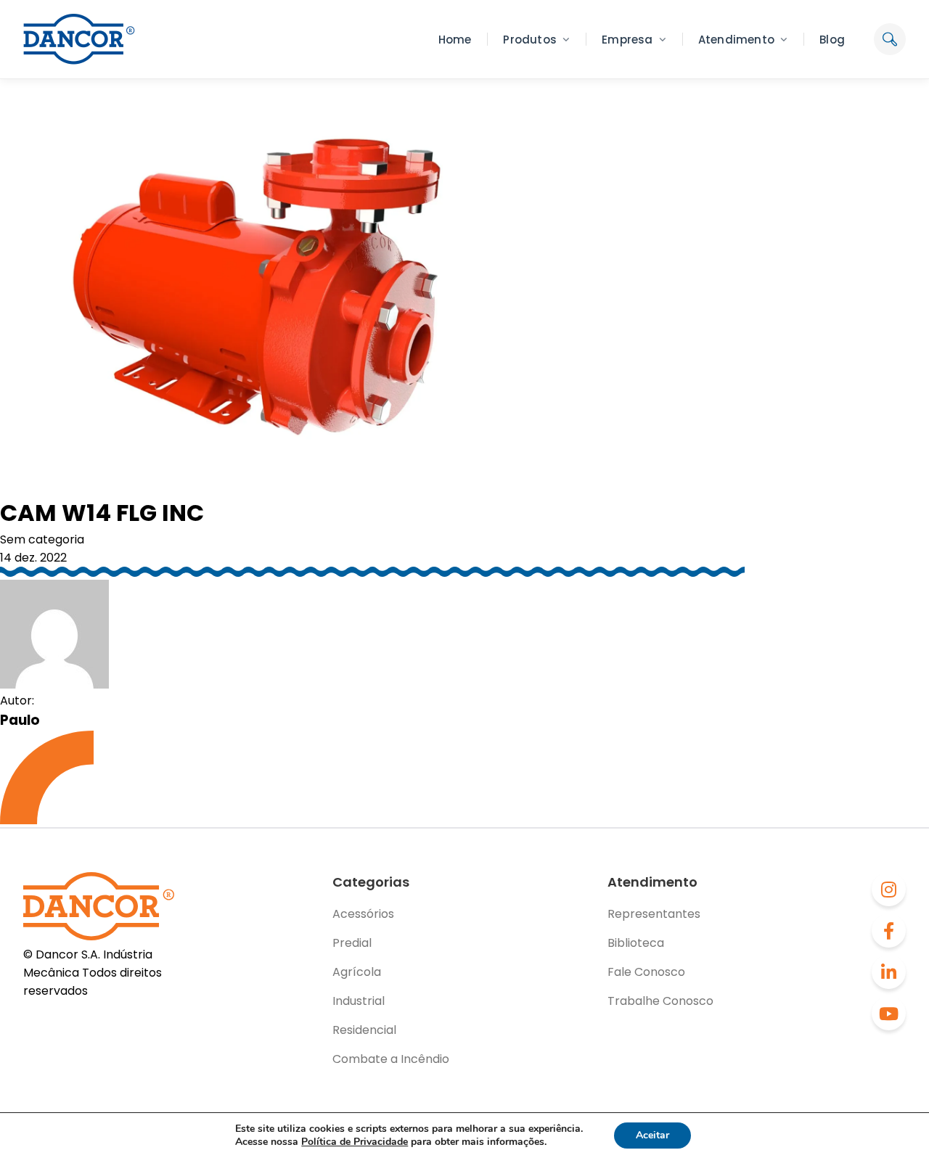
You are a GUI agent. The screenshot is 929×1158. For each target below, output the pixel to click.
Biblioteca (635, 943)
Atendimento (736, 39)
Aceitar (652, 1135)
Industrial (358, 1001)
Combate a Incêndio (390, 1059)
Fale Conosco (646, 972)
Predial (352, 943)
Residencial (364, 1030)
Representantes (653, 914)
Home (455, 39)
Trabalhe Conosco (660, 1001)
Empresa (627, 39)
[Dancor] (79, 39)
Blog (832, 39)
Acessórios (363, 914)
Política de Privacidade (354, 1142)
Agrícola (356, 972)
